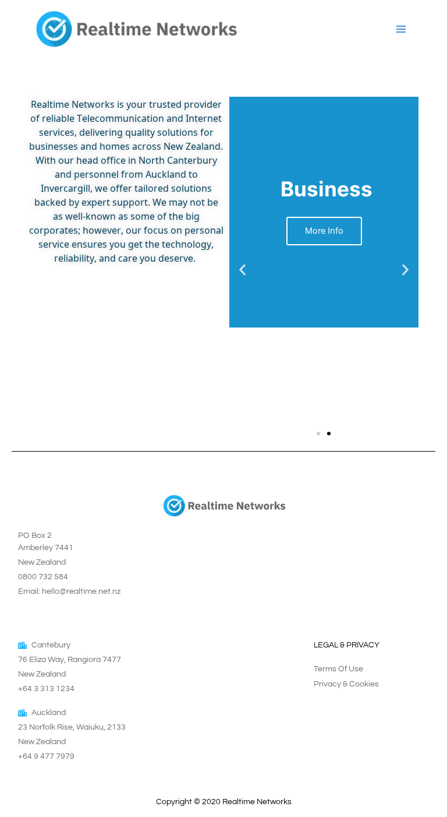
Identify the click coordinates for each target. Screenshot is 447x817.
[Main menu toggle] (401, 28)
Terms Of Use (338, 669)
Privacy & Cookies (346, 684)
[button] (242, 269)
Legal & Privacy (346, 645)
